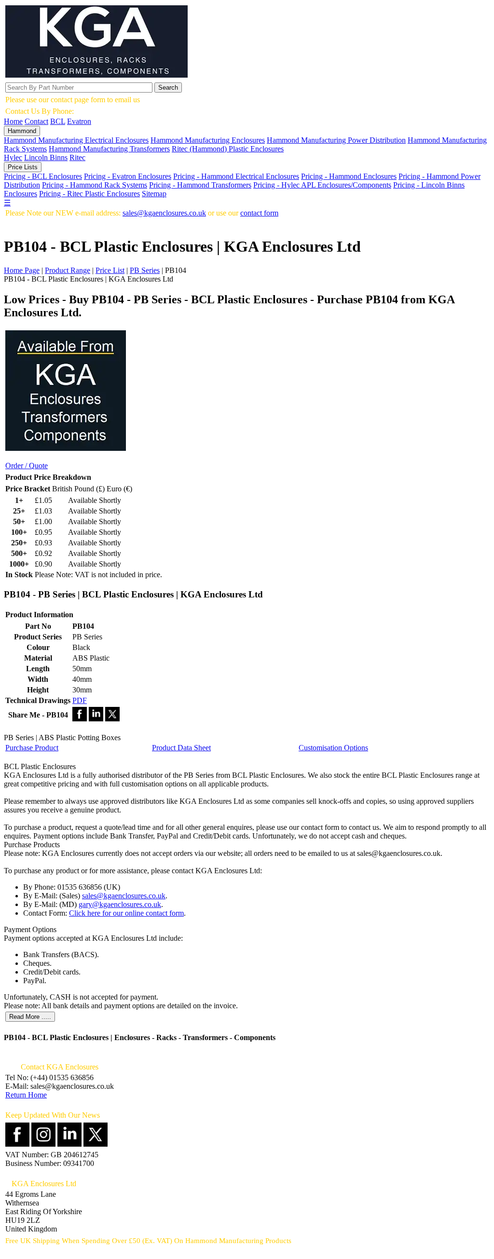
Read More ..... (30, 1016)
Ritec (77, 157)
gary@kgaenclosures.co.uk (120, 904)
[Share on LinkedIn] (96, 719)
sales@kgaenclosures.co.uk (164, 213)
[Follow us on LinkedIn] (69, 1144)
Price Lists (23, 167)
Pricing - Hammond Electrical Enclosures (236, 176)
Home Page (22, 270)
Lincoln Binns (46, 157)
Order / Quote (26, 465)
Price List (110, 270)
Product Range (67, 270)
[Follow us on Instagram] (43, 1144)
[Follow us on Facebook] (17, 1144)
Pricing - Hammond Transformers (200, 185)
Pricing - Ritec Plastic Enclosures (89, 194)
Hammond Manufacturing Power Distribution (336, 140)
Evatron (79, 121)
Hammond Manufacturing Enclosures (208, 140)
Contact (36, 121)
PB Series (145, 270)
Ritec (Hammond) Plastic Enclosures (228, 149)
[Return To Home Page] (96, 75)
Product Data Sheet (181, 748)
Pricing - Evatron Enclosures (127, 176)
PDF (79, 700)
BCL (57, 121)
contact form (259, 213)
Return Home (26, 1095)
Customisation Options (333, 748)
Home (13, 121)
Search (168, 87)
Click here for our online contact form (126, 913)
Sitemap (154, 194)
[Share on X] (112, 719)
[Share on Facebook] (79, 719)
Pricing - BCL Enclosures (43, 176)
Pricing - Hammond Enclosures (349, 176)
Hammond (22, 131)
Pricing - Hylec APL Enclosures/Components (322, 185)
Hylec (13, 157)
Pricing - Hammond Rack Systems (94, 185)
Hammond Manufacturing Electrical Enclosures (76, 140)
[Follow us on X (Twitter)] (95, 1144)
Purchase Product (31, 748)
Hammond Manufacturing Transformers (109, 149)
